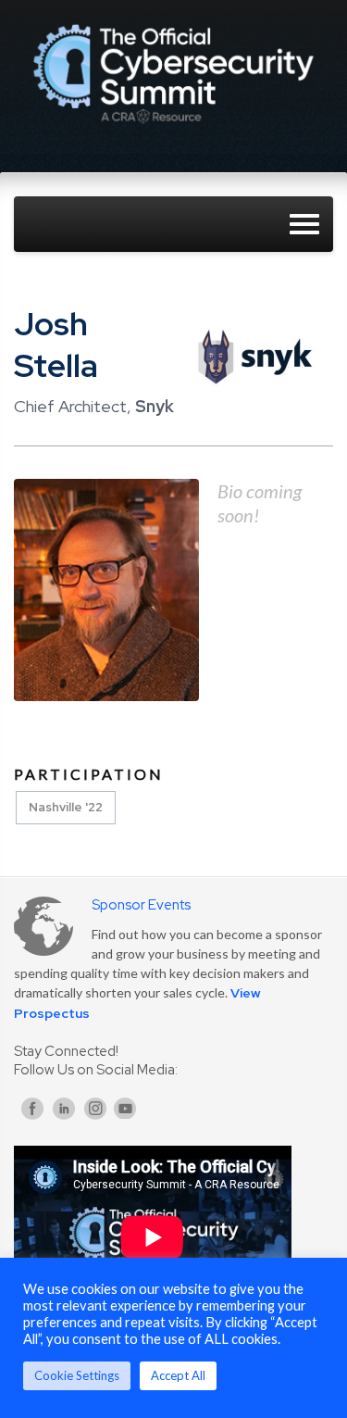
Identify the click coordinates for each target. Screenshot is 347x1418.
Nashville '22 (66, 807)
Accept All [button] (178, 1375)
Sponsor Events (141, 905)
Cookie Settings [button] (76, 1375)
